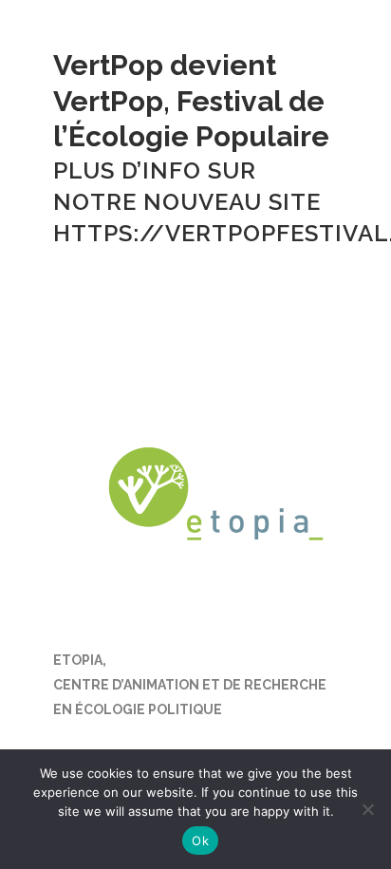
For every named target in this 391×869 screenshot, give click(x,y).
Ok (200, 840)
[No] (367, 809)
